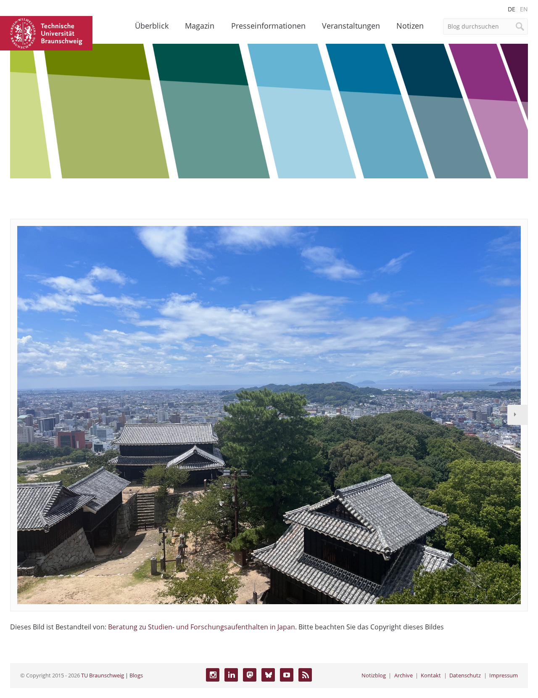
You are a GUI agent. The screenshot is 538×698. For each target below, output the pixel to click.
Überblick (152, 26)
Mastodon (249, 675)
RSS (305, 675)
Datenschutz (465, 675)
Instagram (212, 675)
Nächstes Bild (517, 415)
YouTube (286, 675)
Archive (403, 675)
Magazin (199, 26)
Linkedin (231, 675)
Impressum (503, 675)
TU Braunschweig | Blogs (112, 675)
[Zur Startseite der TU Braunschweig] (46, 32)
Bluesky (268, 675)
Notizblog (373, 675)
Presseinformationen (268, 26)
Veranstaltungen (351, 26)
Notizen (410, 26)
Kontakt (431, 675)
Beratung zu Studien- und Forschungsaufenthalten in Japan (201, 627)
